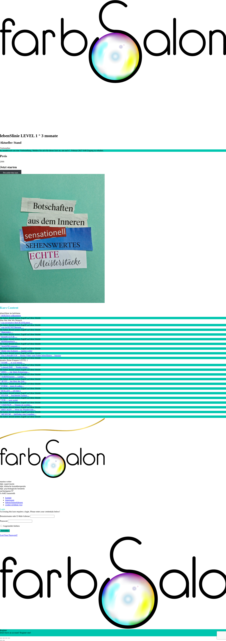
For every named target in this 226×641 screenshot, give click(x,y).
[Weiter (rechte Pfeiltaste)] (4, 640)
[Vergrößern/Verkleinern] (1, 638)
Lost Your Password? (9, 535)
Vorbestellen (5, 148)
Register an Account (8, 635)
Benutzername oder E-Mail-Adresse (15, 516)
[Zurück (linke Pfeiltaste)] (1, 640)
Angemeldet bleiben (11, 526)
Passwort (3, 521)
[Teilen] (6, 638)
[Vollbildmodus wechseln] (4, 638)
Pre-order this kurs (10, 173)
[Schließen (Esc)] (9, 638)
